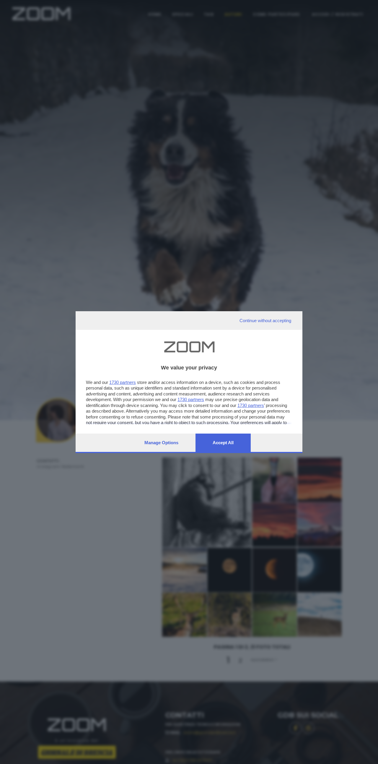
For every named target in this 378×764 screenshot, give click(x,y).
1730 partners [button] (122, 382)
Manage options (161, 442)
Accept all (223, 442)
